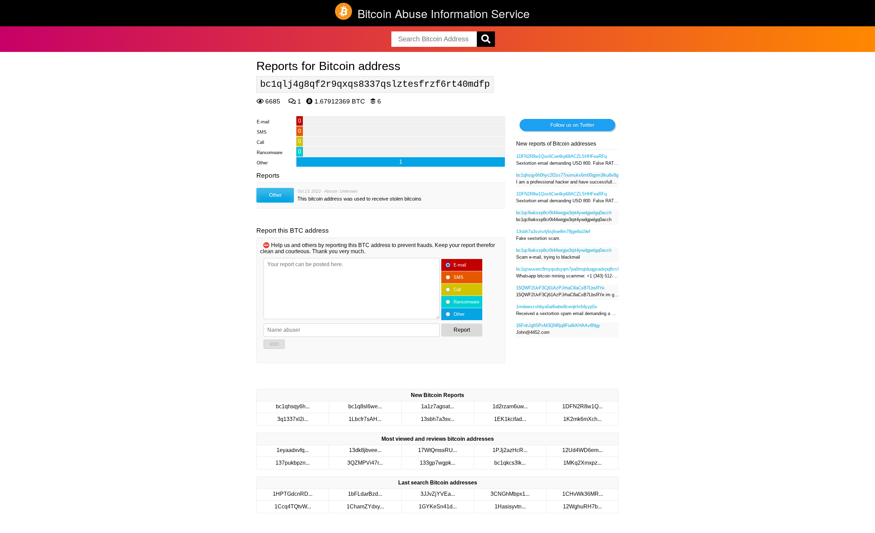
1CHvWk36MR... (582, 494)
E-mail (460, 265)
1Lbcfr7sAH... (365, 419)
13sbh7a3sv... (437, 419)
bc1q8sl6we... (365, 406)
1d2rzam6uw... (510, 406)
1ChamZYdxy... (365, 506)
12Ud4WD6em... (582, 450)
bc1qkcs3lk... (510, 463)
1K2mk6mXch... (582, 419)
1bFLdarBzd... (365, 494)
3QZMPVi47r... (365, 463)
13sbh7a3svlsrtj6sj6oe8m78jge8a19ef (553, 231)
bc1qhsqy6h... (293, 406)
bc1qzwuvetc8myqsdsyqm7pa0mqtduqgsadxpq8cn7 (567, 269)
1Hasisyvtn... (510, 506)
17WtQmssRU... (437, 450)
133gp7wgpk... (437, 463)
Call (457, 289)
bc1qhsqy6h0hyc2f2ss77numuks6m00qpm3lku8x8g (567, 175)
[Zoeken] (486, 39)
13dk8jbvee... (365, 450)
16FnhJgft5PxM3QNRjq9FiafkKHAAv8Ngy (558, 325)
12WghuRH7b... (582, 506)
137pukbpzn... (292, 463)
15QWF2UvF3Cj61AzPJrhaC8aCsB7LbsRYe (560, 287)
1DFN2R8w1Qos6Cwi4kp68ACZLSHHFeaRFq (561, 156)
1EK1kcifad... (510, 419)
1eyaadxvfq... (293, 450)
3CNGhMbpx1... (509, 494)
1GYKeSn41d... (438, 506)
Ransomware (466, 301)
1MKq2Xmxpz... (582, 463)
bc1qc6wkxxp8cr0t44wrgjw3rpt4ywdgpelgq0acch (563, 212)
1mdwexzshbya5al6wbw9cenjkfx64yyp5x (556, 306)
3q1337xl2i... (292, 419)
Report (462, 330)
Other (459, 314)
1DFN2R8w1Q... (582, 406)
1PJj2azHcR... (510, 450)
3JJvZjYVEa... (437, 494)
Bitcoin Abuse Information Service (444, 13)
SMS (458, 277)
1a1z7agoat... (437, 406)
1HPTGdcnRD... (292, 494)
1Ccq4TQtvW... (292, 506)
